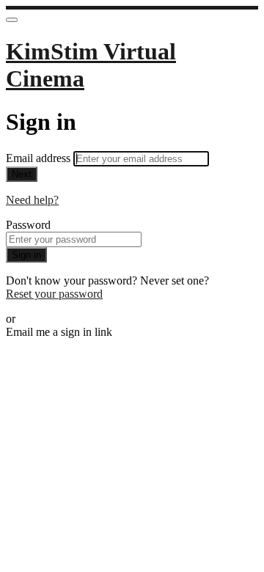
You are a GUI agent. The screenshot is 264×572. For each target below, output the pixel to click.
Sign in (26, 254)
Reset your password (54, 293)
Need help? (32, 200)
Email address (39, 158)
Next (22, 174)
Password (28, 225)
